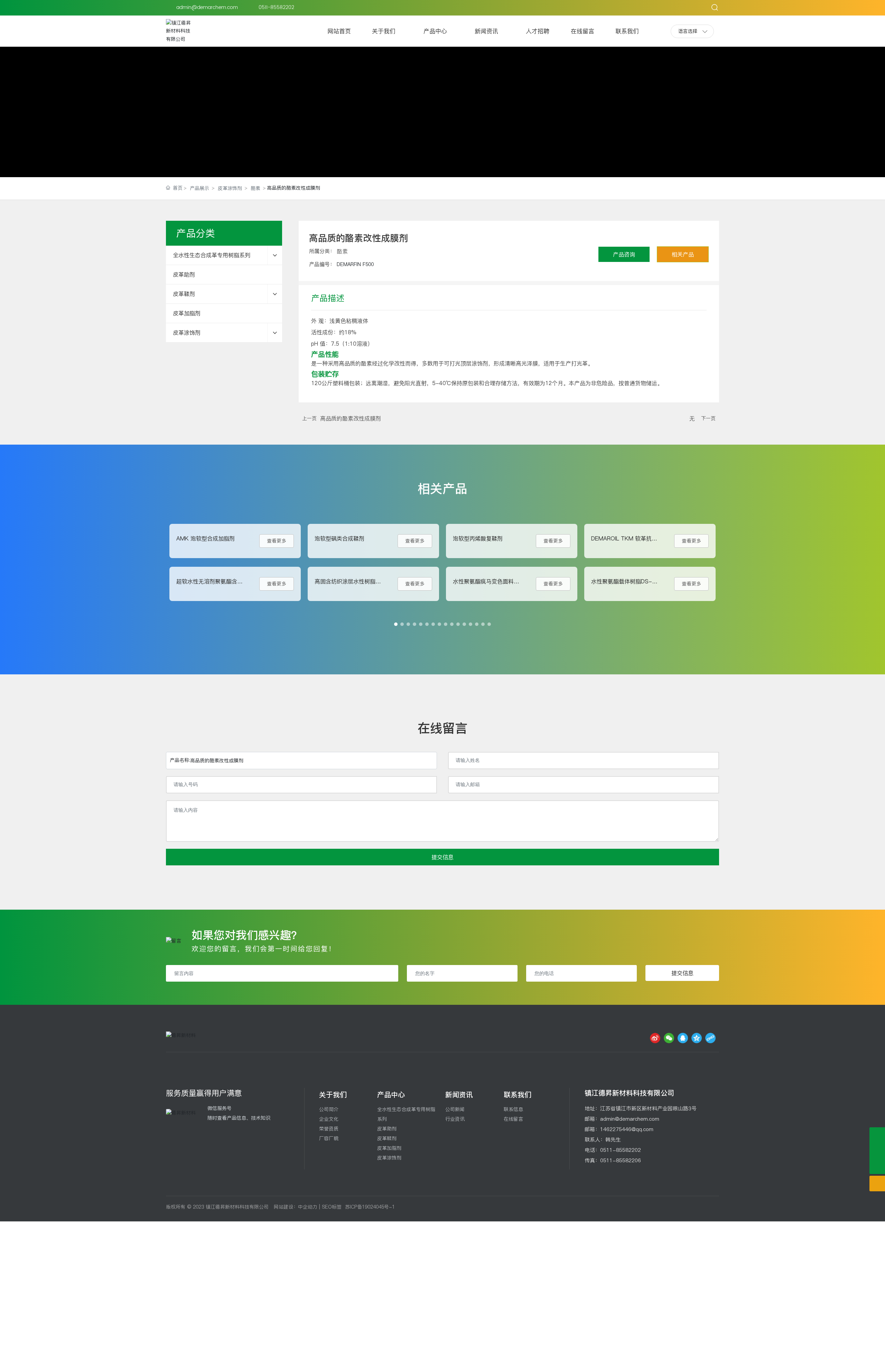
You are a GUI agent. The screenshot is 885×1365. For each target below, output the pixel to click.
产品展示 (199, 188)
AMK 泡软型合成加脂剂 (205, 538)
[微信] (669, 1038)
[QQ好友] (683, 1038)
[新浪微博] (655, 1038)
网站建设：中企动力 (295, 1206)
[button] (396, 624)
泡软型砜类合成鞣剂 (339, 538)
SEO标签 (332, 1206)
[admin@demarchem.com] (877, 1150)
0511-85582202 (277, 7)
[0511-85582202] (877, 1135)
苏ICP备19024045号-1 (370, 1206)
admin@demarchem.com (207, 7)
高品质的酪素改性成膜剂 (350, 418)
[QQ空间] (696, 1038)
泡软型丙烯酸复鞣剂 (478, 538)
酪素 (255, 188)
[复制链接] (710, 1038)
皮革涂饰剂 (230, 188)
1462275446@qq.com (626, 1129)
